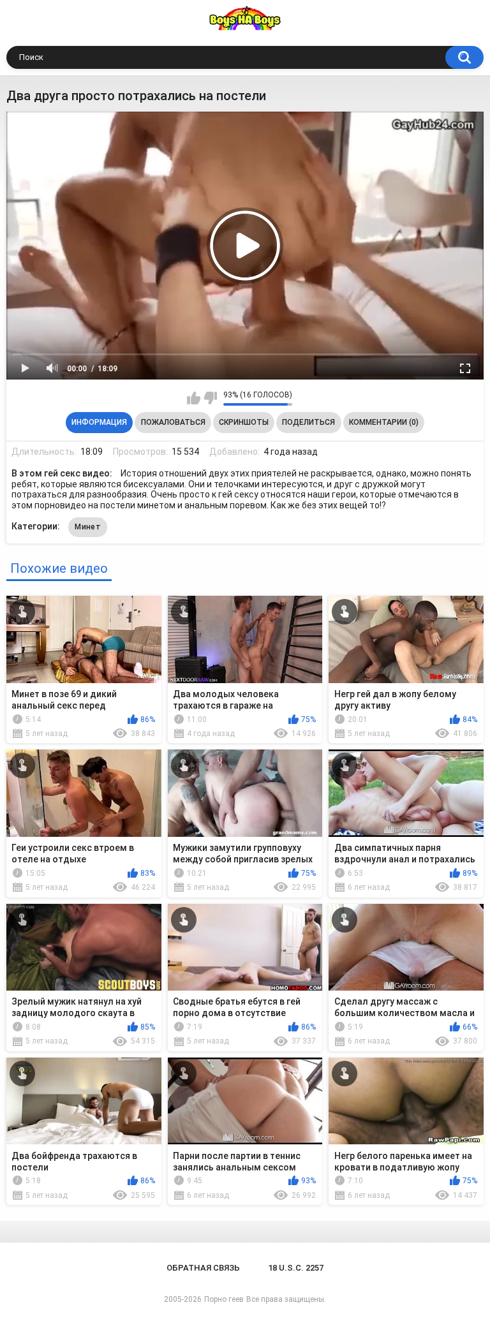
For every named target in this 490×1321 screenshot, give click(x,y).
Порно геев (224, 1299)
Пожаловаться (173, 422)
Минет (88, 526)
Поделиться (308, 422)
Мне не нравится (210, 398)
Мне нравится (193, 398)
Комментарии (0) (384, 422)
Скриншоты (244, 422)
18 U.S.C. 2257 (295, 1268)
